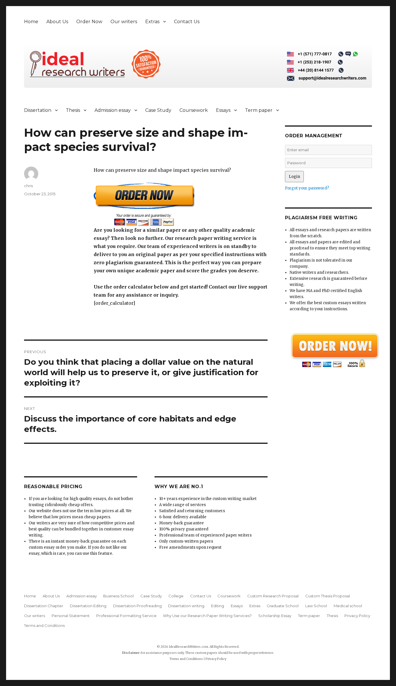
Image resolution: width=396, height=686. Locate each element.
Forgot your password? (307, 188)
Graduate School (283, 605)
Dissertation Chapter (43, 605)
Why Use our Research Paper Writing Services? (207, 615)
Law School (316, 605)
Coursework (193, 110)
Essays (223, 110)
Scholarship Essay (274, 615)
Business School (118, 596)
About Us (57, 21)
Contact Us (186, 21)
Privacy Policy (357, 615)
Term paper (259, 110)
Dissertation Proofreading (137, 605)
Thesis (73, 110)
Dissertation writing (186, 605)
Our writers (123, 21)
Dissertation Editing (88, 605)
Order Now (89, 21)
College (176, 596)
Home (31, 21)
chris (28, 185)
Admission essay (113, 110)
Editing (217, 605)
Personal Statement (71, 615)
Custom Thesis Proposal (327, 596)
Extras (152, 21)
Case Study (158, 110)
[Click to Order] (181, 204)
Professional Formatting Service (126, 615)
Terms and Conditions (44, 625)
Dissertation (37, 110)
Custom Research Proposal (273, 596)
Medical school (348, 605)
